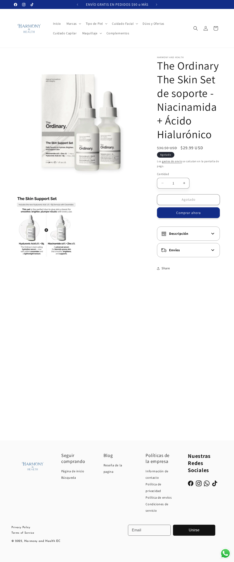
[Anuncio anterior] (77, 4)
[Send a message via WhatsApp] (225, 553)
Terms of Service (22, 533)
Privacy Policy (20, 527)
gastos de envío (172, 161)
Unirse (194, 530)
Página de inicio (72, 471)
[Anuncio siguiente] (157, 4)
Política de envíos (159, 497)
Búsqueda (68, 478)
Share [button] (166, 268)
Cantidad (163, 174)
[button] (73, 23)
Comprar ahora (188, 213)
